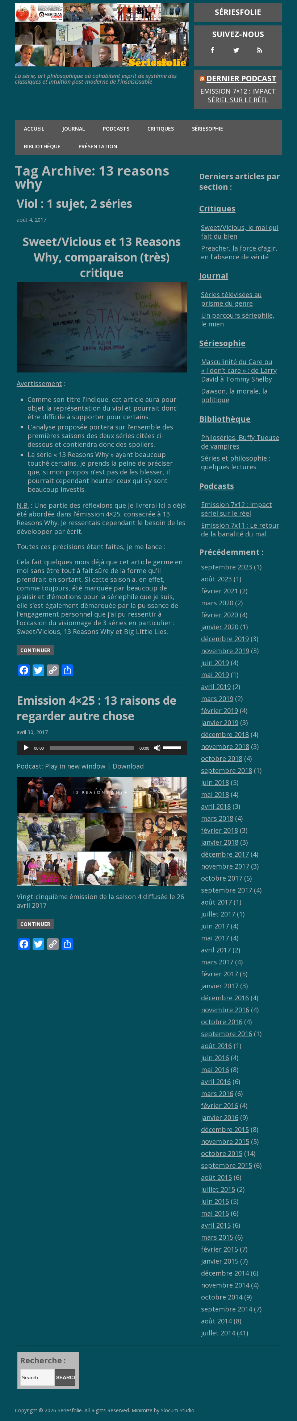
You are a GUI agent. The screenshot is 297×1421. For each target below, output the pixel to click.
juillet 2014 (218, 1333)
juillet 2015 (218, 1189)
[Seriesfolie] (102, 63)
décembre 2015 (225, 1129)
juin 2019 (215, 662)
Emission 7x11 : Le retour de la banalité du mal (240, 529)
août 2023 (216, 578)
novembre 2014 (225, 1285)
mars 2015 (217, 1237)
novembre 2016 (225, 1009)
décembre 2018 (225, 734)
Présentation (98, 146)
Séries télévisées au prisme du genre (231, 299)
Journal (73, 128)
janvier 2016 (219, 1117)
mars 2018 (217, 818)
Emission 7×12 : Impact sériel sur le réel (238, 95)
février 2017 (219, 973)
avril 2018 (216, 806)
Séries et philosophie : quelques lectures (235, 462)
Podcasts (116, 128)
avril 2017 (216, 950)
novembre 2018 (225, 746)
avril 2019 (216, 686)
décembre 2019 (225, 638)
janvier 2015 (219, 1261)
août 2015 (216, 1177)
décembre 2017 (225, 854)
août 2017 (216, 902)
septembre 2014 (226, 1309)
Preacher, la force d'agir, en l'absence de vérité (239, 252)
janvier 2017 (219, 985)
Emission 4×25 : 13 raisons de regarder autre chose (96, 708)
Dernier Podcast (241, 78)
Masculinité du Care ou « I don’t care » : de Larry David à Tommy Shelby (239, 370)
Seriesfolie (70, 1410)
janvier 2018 (219, 842)
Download (128, 766)
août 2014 (216, 1321)
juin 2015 (215, 1201)
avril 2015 (216, 1225)
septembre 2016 (226, 1033)
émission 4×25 (98, 514)
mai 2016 (215, 1069)
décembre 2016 (225, 997)
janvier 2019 (219, 722)
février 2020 (219, 614)
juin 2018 (215, 782)
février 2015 (219, 1249)
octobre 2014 (221, 1297)
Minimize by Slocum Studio (162, 1410)
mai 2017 (215, 938)
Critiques (160, 128)
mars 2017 (217, 961)
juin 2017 (215, 926)
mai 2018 (215, 794)
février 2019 (219, 710)
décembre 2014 (225, 1273)
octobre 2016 (221, 1021)
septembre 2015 (226, 1165)
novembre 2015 (225, 1141)
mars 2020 (217, 602)
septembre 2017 (226, 890)
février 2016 (219, 1105)
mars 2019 (217, 698)
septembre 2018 (226, 770)
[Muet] (157, 747)
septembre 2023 (226, 567)
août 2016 (216, 1045)
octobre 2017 (221, 878)
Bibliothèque (42, 146)
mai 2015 (215, 1213)
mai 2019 (215, 674)
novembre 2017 (225, 866)
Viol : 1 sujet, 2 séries (74, 203)
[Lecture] (26, 747)
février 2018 (219, 830)
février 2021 (219, 590)
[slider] (173, 747)
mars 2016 (217, 1093)
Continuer (35, 650)
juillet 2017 (218, 914)
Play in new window (75, 766)
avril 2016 (216, 1081)
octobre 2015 (221, 1153)
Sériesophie (207, 128)
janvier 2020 (219, 626)
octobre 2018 (221, 758)
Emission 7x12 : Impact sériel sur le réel (236, 509)
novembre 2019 (225, 650)
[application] (102, 748)
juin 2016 (215, 1057)
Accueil (34, 128)
